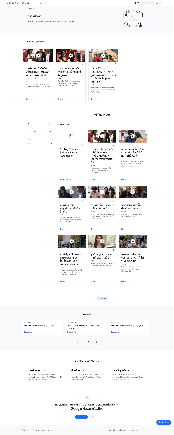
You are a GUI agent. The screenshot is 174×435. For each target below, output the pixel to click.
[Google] (25, 430)
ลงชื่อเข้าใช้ (162, 3)
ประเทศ (40, 143)
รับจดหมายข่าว (81, 417)
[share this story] (50, 64)
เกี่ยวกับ (47, 3)
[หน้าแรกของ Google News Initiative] (18, 3)
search (138, 3)
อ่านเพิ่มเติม (28, 332)
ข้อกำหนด (50, 430)
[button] (146, 3)
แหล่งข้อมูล (31, 8)
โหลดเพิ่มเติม (102, 298)
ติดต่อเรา (94, 417)
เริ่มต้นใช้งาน (164, 422)
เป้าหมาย (40, 139)
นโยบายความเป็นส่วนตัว (39, 430)
